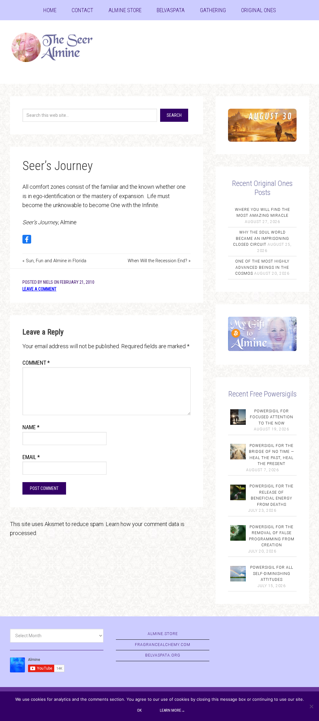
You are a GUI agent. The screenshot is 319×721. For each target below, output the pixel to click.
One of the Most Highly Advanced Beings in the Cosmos (262, 267)
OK (139, 710)
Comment (36, 362)
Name (31, 427)
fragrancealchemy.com (162, 645)
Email (31, 457)
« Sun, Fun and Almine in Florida (54, 260)
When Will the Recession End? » (159, 260)
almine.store (163, 634)
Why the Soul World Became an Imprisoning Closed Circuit (261, 238)
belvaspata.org (162, 655)
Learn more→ (172, 710)
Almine (56, 48)
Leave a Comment (39, 289)
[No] (311, 706)
